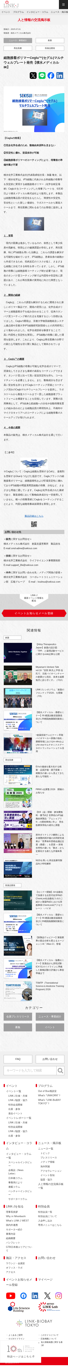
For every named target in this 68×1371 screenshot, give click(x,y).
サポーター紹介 (14, 1229)
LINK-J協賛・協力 (17, 1100)
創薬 (50, 40)
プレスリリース (48, 1157)
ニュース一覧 (45, 1148)
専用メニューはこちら (50, 1225)
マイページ (45, 1279)
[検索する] (60, 1070)
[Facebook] (23, 1297)
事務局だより (15, 1182)
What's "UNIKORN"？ (49, 1095)
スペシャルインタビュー (20, 1164)
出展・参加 (14, 1109)
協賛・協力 (46, 1179)
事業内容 (10, 1234)
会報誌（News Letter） (16, 1172)
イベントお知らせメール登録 (19, 1282)
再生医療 (18, 48)
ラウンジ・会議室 (15, 1263)
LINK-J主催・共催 (17, 1095)
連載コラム (14, 1186)
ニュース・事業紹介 (18, 40)
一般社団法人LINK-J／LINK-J (11, 5)
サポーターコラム (17, 1199)
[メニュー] (63, 4)
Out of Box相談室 (47, 1091)
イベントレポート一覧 (18, 1117)
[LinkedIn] (35, 1297)
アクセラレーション (51, 1170)
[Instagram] (58, 1297)
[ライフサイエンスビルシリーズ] (19, 1307)
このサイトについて (50, 1335)
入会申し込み (45, 1220)
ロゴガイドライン (16, 1339)
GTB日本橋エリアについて (19, 1249)
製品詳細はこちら (34, 516)
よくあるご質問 (15, 1335)
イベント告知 (47, 1175)
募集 (17, 1027)
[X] (47, 1297)
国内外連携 (12, 1225)
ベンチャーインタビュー (20, 1193)
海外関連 (45, 1166)
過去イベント (15, 1113)
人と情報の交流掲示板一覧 (50, 1186)
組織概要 (10, 1238)
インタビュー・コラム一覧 (18, 1155)
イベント (50, 1027)
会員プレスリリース (17, 1016)
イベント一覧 (13, 1091)
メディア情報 (47, 1162)
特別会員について (47, 1216)
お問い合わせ (50, 1059)
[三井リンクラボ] (49, 1307)
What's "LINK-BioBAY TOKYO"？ (49, 1102)
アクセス (10, 1272)
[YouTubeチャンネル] (10, 1297)
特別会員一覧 (45, 1212)
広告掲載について (49, 1339)
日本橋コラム (15, 1178)
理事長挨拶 (12, 1212)
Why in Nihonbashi (16, 1216)
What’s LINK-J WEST (17, 1220)
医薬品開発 (50, 48)
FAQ (17, 1059)
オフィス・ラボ (14, 1267)
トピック (45, 1153)
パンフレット (13, 1242)
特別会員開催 (15, 1104)
